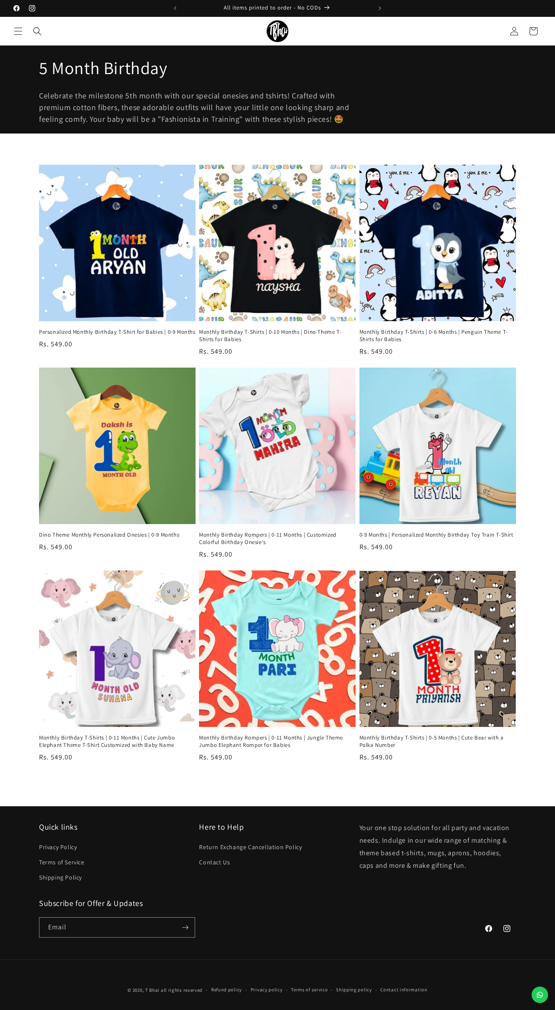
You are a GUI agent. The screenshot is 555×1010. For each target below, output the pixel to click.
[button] (18, 31)
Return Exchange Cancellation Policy (250, 847)
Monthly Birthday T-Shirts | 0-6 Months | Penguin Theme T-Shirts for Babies (433, 336)
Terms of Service (62, 862)
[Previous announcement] (175, 8)
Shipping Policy (60, 877)
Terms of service (309, 990)
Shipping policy (354, 990)
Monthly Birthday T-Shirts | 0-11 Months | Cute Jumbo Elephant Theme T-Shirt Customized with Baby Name (107, 741)
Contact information (403, 990)
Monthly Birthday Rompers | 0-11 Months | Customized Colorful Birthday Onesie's (267, 538)
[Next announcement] (379, 8)
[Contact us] (540, 995)
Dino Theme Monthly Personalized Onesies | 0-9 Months (109, 534)
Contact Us (214, 862)
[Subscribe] (185, 927)
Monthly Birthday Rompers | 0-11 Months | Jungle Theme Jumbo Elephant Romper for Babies (271, 741)
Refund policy (226, 990)
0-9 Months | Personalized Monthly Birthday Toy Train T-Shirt (436, 534)
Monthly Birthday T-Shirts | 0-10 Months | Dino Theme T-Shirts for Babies (270, 336)
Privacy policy (267, 990)
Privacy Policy (58, 847)
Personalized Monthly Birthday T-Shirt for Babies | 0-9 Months (117, 332)
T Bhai (152, 990)
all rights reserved (181, 990)
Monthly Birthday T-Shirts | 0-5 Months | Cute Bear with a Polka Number (431, 741)
